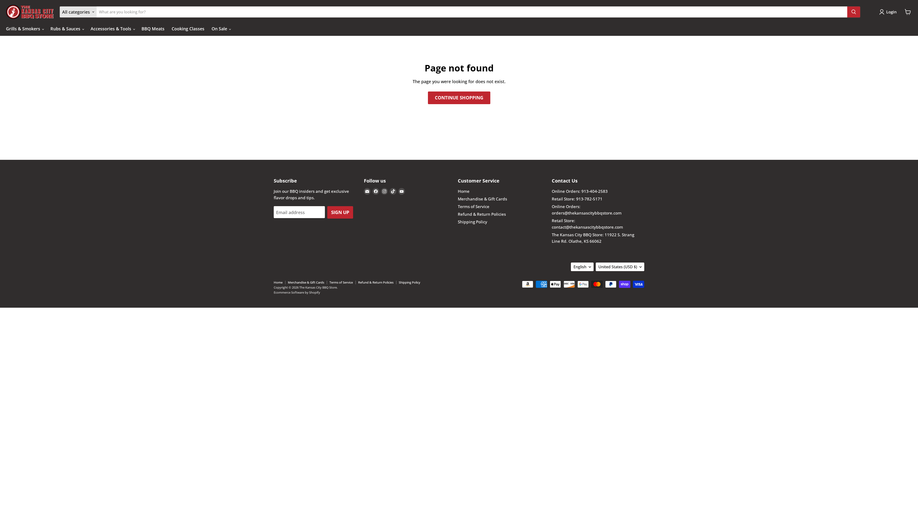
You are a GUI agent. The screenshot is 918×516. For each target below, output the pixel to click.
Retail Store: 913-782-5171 (577, 199)
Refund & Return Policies (482, 214)
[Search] (853, 11)
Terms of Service (473, 206)
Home (464, 191)
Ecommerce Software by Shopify (297, 292)
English (580, 266)
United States (617, 266)
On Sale (220, 29)
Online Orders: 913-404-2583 (580, 191)
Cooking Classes (188, 29)
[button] (889, 12)
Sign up (340, 212)
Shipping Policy (472, 222)
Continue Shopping (459, 97)
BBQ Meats (153, 29)
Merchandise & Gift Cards (482, 199)
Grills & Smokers (23, 29)
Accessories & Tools (111, 29)
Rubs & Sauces (66, 29)
